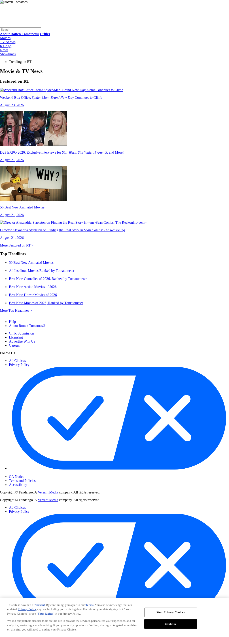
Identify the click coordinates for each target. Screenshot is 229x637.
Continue (170, 624)
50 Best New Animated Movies (31, 262)
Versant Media (48, 492)
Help (12, 322)
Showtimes (8, 54)
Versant (40, 605)
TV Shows (7, 42)
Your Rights (45, 613)
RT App (5, 46)
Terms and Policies (22, 481)
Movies (5, 38)
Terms (89, 605)
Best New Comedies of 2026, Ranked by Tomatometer (48, 279)
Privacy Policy (19, 365)
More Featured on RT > (17, 245)
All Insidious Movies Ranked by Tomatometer (41, 270)
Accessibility (18, 485)
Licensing (16, 337)
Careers (14, 345)
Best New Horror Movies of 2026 (33, 295)
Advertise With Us (22, 341)
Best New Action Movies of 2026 (33, 287)
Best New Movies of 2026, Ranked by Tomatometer (46, 303)
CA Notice (16, 476)
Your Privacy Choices (28, 472)
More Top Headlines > (16, 310)
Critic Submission (21, 333)
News (4, 50)
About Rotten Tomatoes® (27, 326)
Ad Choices (17, 360)
